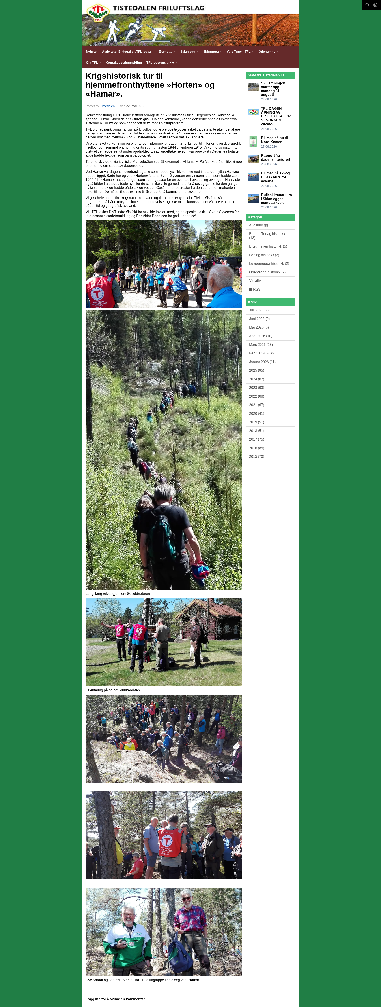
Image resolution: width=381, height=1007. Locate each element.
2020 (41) (256, 413)
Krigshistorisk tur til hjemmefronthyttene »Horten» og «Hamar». (150, 84)
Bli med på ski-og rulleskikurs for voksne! (275, 177)
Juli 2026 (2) (259, 310)
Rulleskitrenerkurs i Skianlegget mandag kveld (276, 198)
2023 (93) (256, 388)
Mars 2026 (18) (261, 344)
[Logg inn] (375, 5)
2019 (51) (256, 422)
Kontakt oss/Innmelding (124, 62)
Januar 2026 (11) (262, 362)
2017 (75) (256, 439)
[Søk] (367, 5)
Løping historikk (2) (264, 255)
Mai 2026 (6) (259, 327)
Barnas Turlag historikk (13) (267, 236)
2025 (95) (256, 370)
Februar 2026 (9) (262, 353)
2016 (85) (256, 448)
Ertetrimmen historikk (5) (268, 246)
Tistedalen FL (109, 106)
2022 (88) (256, 396)
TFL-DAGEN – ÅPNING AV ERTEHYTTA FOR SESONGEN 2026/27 (276, 116)
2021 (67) (256, 405)
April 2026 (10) (260, 336)
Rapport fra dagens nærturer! (275, 157)
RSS (256, 289)
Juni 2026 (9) (259, 319)
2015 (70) (256, 456)
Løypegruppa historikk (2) (269, 263)
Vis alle (255, 281)
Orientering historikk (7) (267, 272)
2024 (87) (256, 379)
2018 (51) (256, 431)
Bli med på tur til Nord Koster (274, 140)
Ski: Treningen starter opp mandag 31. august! (273, 89)
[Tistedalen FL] (190, 23)
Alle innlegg (258, 225)
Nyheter (92, 51)
